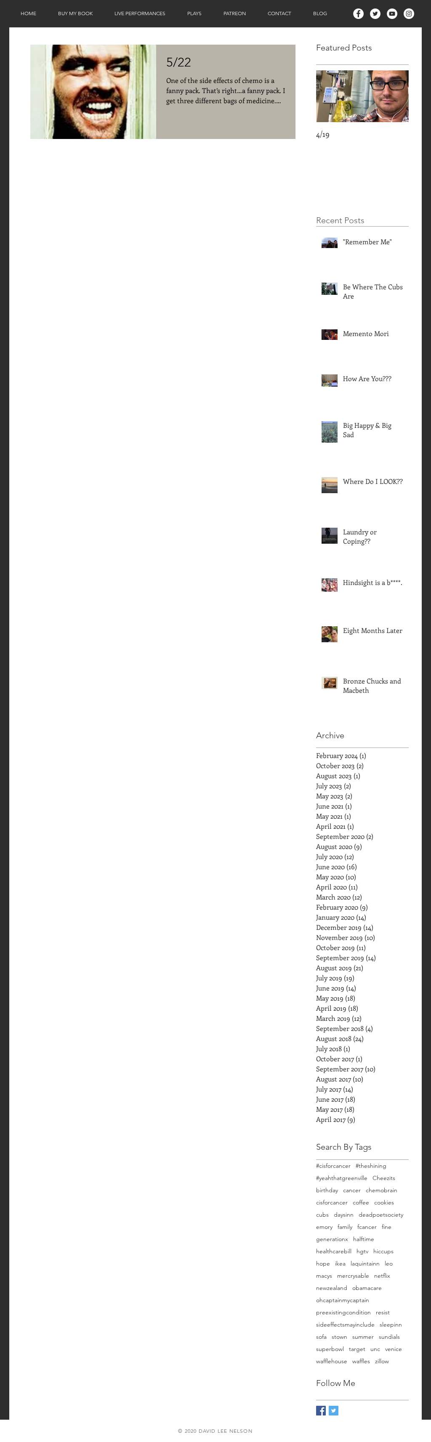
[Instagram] (409, 13)
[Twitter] (375, 13)
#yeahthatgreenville (341, 1178)
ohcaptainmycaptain (342, 1300)
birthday (327, 1190)
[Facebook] (358, 13)
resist (383, 1312)
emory (324, 1227)
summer (363, 1337)
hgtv (362, 1251)
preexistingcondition (343, 1312)
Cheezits (383, 1178)
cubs (322, 1214)
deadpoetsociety (381, 1214)
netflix (382, 1275)
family (345, 1227)
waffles (361, 1361)
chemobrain (381, 1190)
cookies (384, 1202)
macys (324, 1275)
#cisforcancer (333, 1166)
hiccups (383, 1251)
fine (386, 1227)
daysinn (344, 1214)
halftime (363, 1239)
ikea (340, 1263)
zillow (382, 1361)
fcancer (367, 1227)
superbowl (330, 1349)
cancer (352, 1190)
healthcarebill (333, 1251)
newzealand (331, 1288)
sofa (321, 1337)
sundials (389, 1337)
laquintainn (365, 1263)
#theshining (371, 1166)
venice (393, 1349)
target (357, 1349)
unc (375, 1349)
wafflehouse (331, 1361)
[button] (75, 13)
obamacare (367, 1288)
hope (323, 1263)
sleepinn (391, 1324)
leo (389, 1263)
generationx (332, 1239)
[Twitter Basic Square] (333, 1410)
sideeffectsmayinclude (345, 1324)
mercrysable (353, 1275)
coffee (361, 1202)
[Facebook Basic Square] (321, 1410)
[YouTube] (392, 13)
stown (339, 1337)
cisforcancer (332, 1202)
